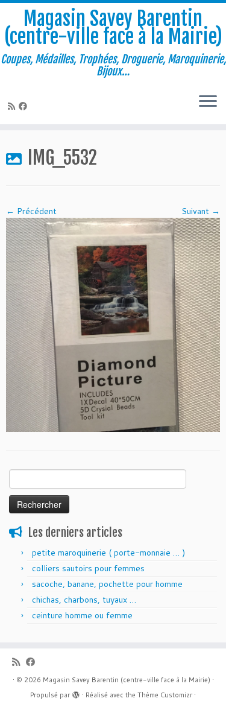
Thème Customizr (164, 695)
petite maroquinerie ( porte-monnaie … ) (108, 553)
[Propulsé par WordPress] (76, 692)
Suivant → (200, 211)
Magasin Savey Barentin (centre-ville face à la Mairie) (113, 28)
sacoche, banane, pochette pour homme (107, 584)
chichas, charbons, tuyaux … (84, 600)
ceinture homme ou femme (82, 615)
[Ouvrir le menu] (208, 103)
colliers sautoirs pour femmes (88, 568)
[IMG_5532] (113, 324)
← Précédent (31, 211)
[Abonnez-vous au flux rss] (13, 106)
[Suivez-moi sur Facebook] (25, 106)
